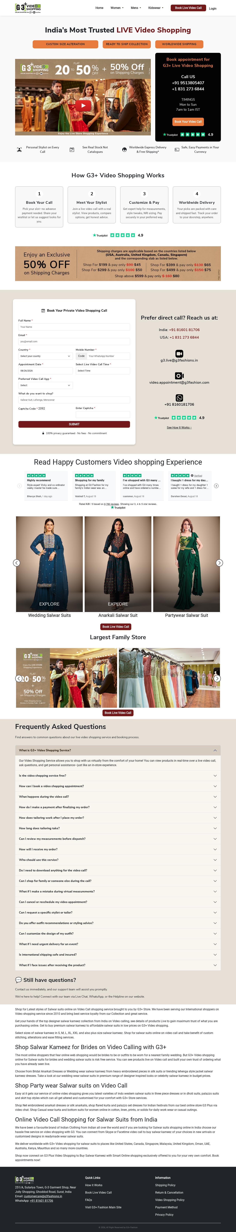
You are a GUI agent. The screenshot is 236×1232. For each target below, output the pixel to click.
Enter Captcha (85, 408)
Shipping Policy (165, 1185)
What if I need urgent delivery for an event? (48, 944)
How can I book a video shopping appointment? (51, 786)
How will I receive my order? (38, 849)
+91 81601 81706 (184, 330)
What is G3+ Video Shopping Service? (45, 750)
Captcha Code (28, 409)
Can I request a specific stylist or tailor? (45, 912)
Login (212, 8)
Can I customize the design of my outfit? (46, 933)
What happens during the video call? (44, 796)
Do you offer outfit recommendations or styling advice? (56, 923)
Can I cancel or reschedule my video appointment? (53, 902)
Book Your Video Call (188, 121)
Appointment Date (30, 364)
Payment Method (166, 1207)
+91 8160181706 (179, 404)
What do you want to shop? (35, 393)
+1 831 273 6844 (184, 337)
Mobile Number (86, 350)
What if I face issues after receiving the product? (52, 965)
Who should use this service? (38, 859)
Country (24, 350)
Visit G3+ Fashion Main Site (103, 1207)
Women (116, 8)
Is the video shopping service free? (42, 775)
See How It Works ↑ (179, 427)
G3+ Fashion (132, 1227)
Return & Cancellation (169, 1192)
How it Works (93, 1185)
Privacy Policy (164, 1214)
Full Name (25, 320)
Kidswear (154, 8)
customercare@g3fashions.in (43, 1196)
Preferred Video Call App (34, 379)
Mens (134, 8)
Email (22, 335)
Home (99, 8)
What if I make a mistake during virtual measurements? (57, 891)
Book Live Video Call (188, 8)
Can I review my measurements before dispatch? (52, 838)
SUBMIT (74, 424)
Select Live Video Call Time (93, 364)
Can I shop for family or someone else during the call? (55, 881)
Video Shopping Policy (170, 1200)
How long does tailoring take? (39, 828)
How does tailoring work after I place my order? (51, 817)
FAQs (88, 1200)
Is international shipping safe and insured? (48, 954)
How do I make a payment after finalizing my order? (54, 807)
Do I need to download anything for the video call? (53, 870)
